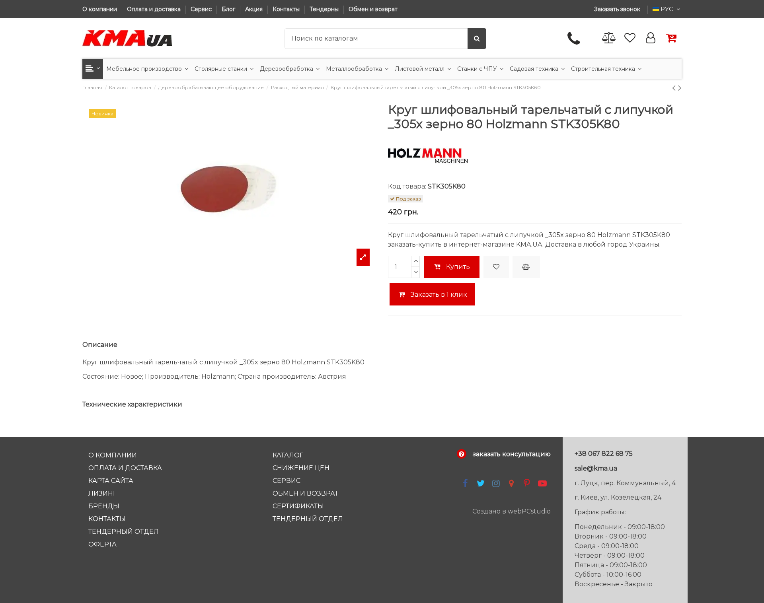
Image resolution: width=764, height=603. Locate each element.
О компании (100, 9)
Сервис (202, 9)
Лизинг (102, 493)
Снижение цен (301, 468)
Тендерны (325, 9)
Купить (458, 266)
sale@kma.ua (596, 468)
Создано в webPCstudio (511, 511)
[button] (92, 69)
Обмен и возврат (373, 9)
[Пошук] (477, 38)
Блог (229, 9)
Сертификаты (298, 506)
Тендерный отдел (123, 531)
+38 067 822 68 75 (604, 453)
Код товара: (407, 186)
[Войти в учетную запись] (650, 38)
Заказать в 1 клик (438, 294)
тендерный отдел (308, 519)
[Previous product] (675, 87)
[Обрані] (630, 38)
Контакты (287, 9)
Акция (254, 9)
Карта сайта (110, 480)
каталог (288, 455)
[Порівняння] (609, 38)
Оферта (102, 544)
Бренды (103, 506)
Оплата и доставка (154, 9)
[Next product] (680, 87)
